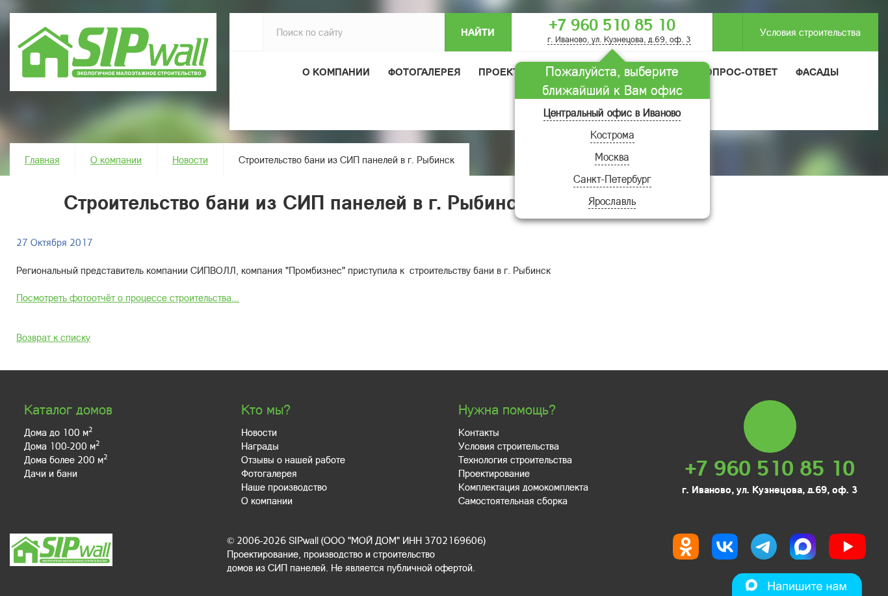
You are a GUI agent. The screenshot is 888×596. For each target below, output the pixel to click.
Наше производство (284, 487)
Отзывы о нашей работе (293, 459)
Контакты (478, 432)
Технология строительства (515, 459)
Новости (190, 159)
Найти (478, 32)
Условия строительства (810, 32)
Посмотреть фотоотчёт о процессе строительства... (127, 297)
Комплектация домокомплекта (523, 487)
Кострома (612, 134)
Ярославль (612, 201)
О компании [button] (336, 71)
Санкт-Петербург (612, 178)
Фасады (817, 71)
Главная (42, 159)
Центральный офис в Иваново (612, 112)
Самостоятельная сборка (513, 500)
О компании (116, 159)
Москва (612, 156)
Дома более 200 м (65, 459)
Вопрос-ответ (737, 71)
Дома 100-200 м (61, 446)
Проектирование (494, 473)
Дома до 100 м (58, 432)
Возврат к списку (53, 337)
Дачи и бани (50, 473)
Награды (260, 446)
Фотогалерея (424, 71)
